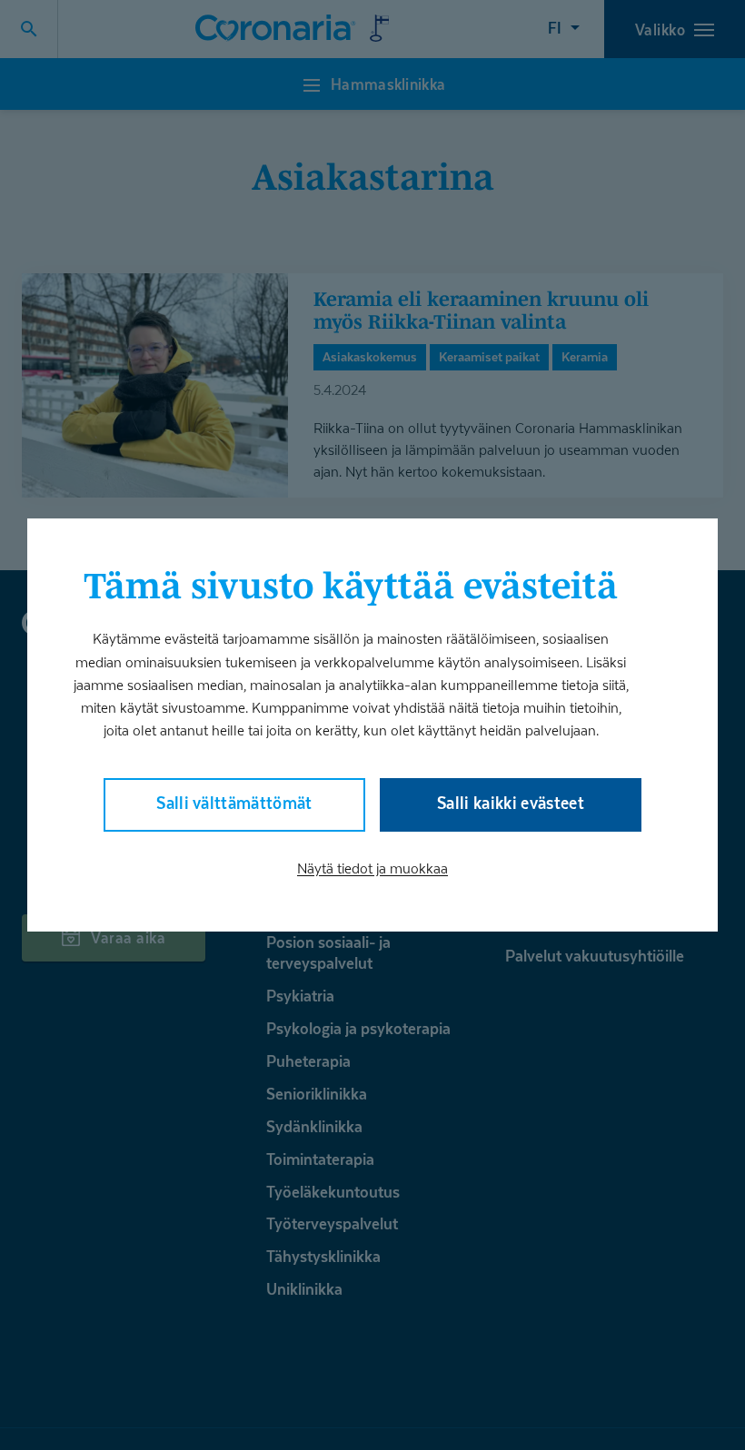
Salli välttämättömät (234, 803)
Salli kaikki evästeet (510, 803)
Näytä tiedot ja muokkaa (372, 868)
